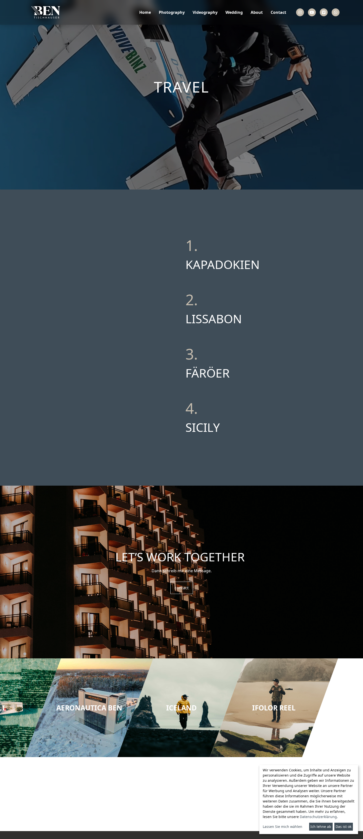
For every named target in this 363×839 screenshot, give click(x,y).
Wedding (234, 12)
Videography (205, 12)
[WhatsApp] (336, 12)
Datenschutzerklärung (318, 816)
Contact (278, 12)
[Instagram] (300, 12)
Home (145, 12)
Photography (172, 12)
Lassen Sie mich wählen (282, 826)
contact (182, 588)
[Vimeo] (324, 12)
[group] (89, 707)
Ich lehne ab (320, 826)
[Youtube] (312, 12)
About (257, 12)
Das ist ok (343, 826)
